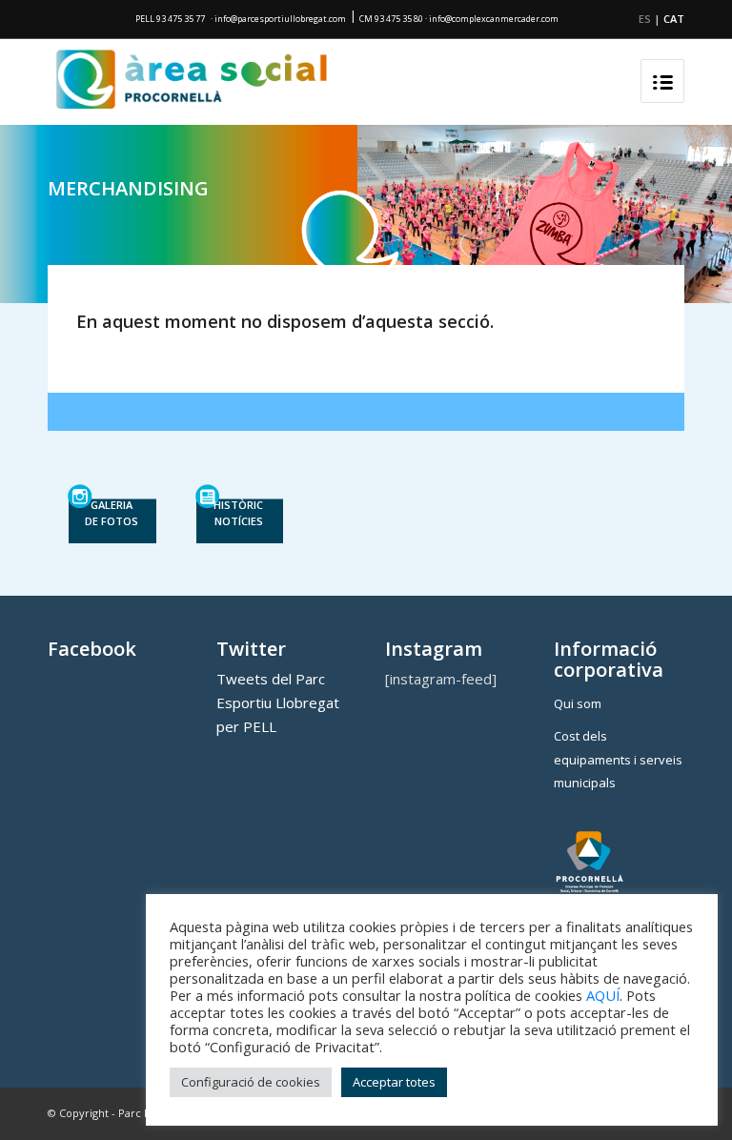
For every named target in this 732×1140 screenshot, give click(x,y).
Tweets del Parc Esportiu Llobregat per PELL (277, 702)
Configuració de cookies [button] (250, 1081)
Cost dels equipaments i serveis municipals (618, 759)
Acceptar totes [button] (394, 1081)
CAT (673, 18)
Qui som (577, 703)
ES (645, 18)
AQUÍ (603, 995)
